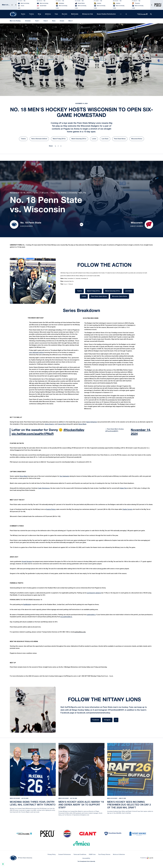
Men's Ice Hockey (15, 798)
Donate (62, 21)
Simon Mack (82, 424)
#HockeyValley (73, 430)
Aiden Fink (123, 488)
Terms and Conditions (79, 854)
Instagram (108, 720)
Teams (23, 14)
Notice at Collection (119, 854)
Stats (45, 20)
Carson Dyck (62, 424)
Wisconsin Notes (137, 139)
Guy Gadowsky (64, 476)
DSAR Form (92, 854)
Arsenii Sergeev (27, 561)
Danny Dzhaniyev (91, 422)
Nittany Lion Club (87, 14)
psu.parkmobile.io (66, 616)
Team (36, 20)
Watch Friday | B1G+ (60, 139)
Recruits (64, 14)
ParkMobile (26, 604)
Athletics (48, 14)
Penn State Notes (120, 139)
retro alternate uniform (36, 352)
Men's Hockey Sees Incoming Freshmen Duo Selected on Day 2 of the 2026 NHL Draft (129, 805)
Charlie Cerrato (127, 509)
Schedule (28, 20)
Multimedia (74, 14)
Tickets (31, 14)
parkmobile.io (91, 614)
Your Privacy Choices (104, 854)
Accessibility (86, 858)
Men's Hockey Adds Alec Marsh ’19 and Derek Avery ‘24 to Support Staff (81, 805)
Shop (39, 14)
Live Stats (106, 139)
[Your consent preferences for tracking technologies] (3, 864)
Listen (95, 139)
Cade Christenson (44, 488)
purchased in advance (94, 593)
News (53, 20)
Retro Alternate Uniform (40, 139)
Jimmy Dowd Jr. (50, 424)
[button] (15, 5)
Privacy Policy (52, 854)
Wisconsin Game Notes (120, 296)
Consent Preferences (64, 854)
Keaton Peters (51, 509)
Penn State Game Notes (100, 296)
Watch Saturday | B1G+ (79, 139)
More (70, 20)
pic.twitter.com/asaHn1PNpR (33, 434)
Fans (56, 14)
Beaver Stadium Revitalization (106, 14)
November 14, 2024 (141, 432)
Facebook (96, 720)
